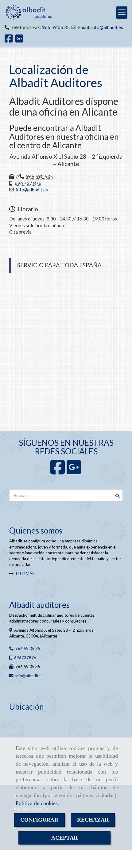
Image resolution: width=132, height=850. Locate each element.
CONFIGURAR (39, 820)
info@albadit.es (107, 27)
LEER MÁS (25, 573)
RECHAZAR (93, 820)
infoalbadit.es (32, 189)
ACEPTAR (64, 838)
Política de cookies (37, 803)
